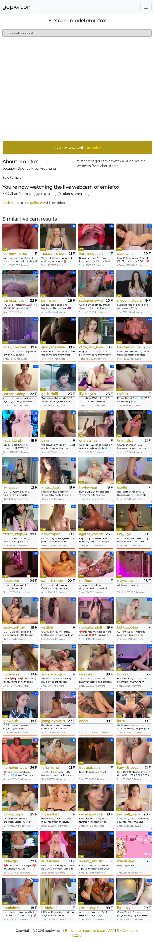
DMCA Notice (127, 931)
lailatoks (85, 674)
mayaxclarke (127, 581)
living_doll (11, 487)
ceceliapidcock (91, 814)
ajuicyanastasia (53, 347)
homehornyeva (15, 768)
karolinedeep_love (91, 254)
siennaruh (49, 300)
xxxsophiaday (14, 394)
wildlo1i (47, 627)
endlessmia (88, 440)
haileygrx (10, 861)
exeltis (122, 487)
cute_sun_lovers (91, 347)
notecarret (12, 674)
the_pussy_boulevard (91, 908)
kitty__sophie (127, 627)
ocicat (84, 721)
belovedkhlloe (129, 347)
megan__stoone (129, 300)
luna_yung (50, 768)
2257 (78, 935)
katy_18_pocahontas (129, 768)
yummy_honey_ (15, 254)
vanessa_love (13, 300)
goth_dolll (49, 394)
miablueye (125, 861)
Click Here (10, 203)
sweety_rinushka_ (91, 861)
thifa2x (122, 394)
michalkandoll (90, 627)
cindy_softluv (14, 627)
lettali (121, 721)
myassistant (50, 814)
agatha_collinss (91, 534)
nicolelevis (11, 908)
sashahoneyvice (91, 300)
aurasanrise (50, 861)
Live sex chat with (77, 147)
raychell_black (128, 814)
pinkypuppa (13, 814)
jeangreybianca (53, 721)
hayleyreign (88, 487)
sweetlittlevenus (53, 581)
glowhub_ (11, 721)
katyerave (11, 581)
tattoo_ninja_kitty (15, 534)
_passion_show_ (53, 254)
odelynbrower (14, 347)
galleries (37, 203)
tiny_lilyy (124, 534)
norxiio (122, 674)
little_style (125, 908)
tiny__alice (125, 440)
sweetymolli (126, 254)
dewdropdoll (51, 534)
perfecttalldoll (91, 581)
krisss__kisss (50, 487)
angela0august (53, 674)
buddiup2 (49, 908)
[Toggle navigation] (146, 7)
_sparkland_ (13, 440)
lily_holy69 (87, 394)
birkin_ (46, 440)
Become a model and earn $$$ (89, 931)
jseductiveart (89, 768)
